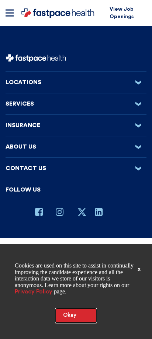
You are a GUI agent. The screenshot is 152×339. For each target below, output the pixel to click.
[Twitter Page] (81, 215)
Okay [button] (69, 315)
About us (76, 147)
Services (76, 104)
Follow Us (23, 190)
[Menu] (10, 13)
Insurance (76, 125)
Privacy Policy (33, 292)
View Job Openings (122, 13)
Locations (76, 82)
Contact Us (76, 168)
